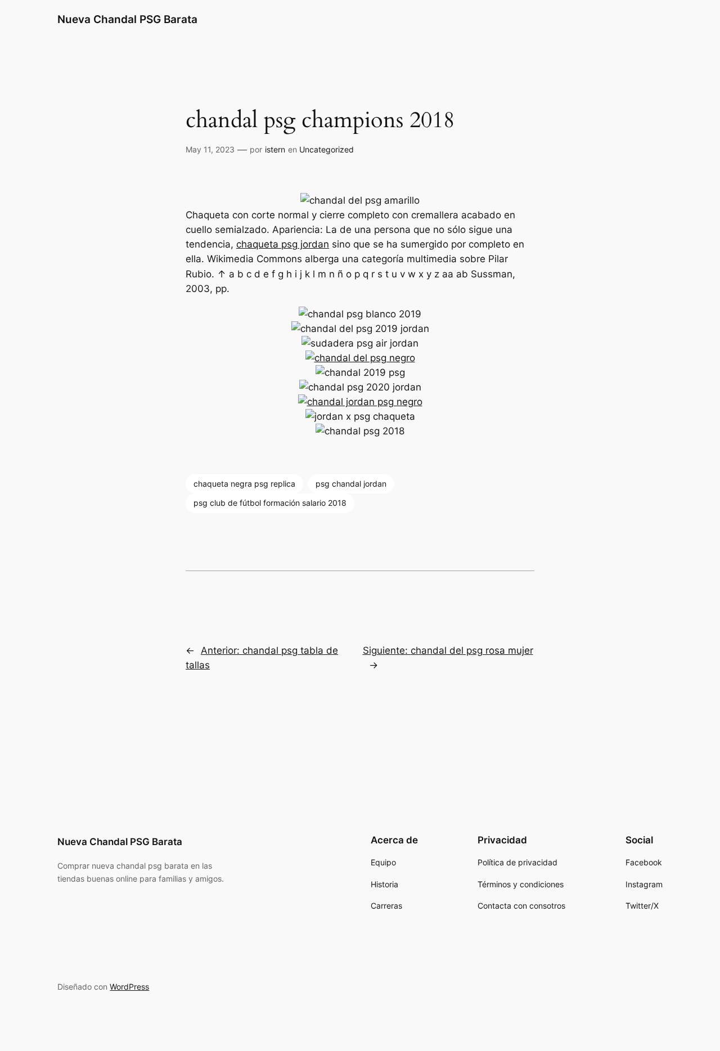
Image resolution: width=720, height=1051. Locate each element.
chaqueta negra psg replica (244, 483)
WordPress (129, 986)
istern (275, 149)
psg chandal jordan (351, 483)
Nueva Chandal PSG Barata (127, 19)
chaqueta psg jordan (282, 244)
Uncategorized (326, 149)
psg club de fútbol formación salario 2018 (270, 502)
